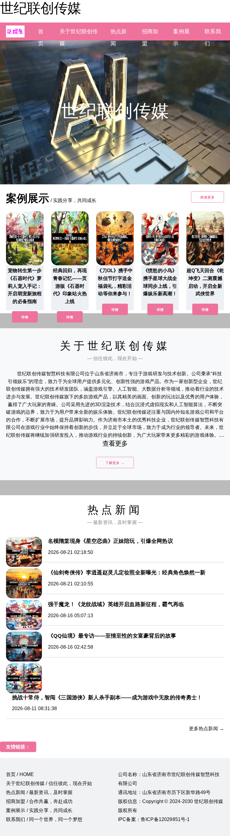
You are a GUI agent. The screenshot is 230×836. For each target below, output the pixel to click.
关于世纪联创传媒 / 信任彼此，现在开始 (49, 783)
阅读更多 (207, 197)
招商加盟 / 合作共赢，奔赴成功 (39, 801)
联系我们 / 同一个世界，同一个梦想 (44, 819)
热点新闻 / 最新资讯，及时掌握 (39, 792)
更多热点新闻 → (206, 728)
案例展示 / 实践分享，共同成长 (39, 810)
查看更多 (115, 443)
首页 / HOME (20, 774)
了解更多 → (115, 463)
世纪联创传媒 (40, 8)
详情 (24, 317)
